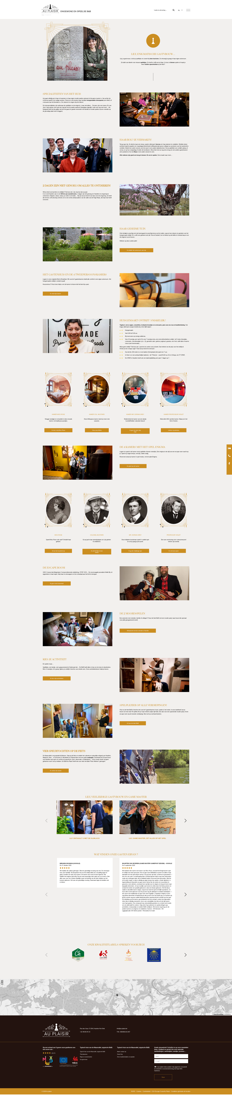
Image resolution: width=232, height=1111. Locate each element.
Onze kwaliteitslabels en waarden (126, 1057)
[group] (78, 955)
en (179, 15)
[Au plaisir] (50, 9)
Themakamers (83, 1054)
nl (179, 10)
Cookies (138, 1091)
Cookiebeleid (146, 1091)
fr (179, 13)
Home (43, 14)
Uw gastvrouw (83, 1059)
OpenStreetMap (218, 1014)
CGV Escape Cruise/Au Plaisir (161, 1091)
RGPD (133, 1091)
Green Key (120, 1054)
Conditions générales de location (180, 1091)
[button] (187, 821)
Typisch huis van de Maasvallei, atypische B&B (92, 1051)
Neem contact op (121, 1051)
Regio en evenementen (86, 1057)
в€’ (2, 984)
